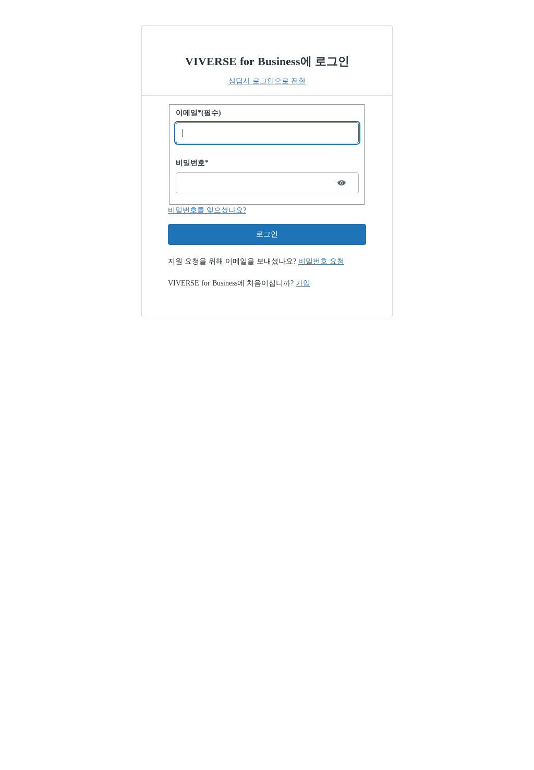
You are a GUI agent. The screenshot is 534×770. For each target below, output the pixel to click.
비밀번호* (192, 163)
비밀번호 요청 (321, 261)
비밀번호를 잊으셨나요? (207, 210)
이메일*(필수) (198, 113)
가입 (303, 283)
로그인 (267, 234)
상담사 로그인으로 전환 (267, 81)
